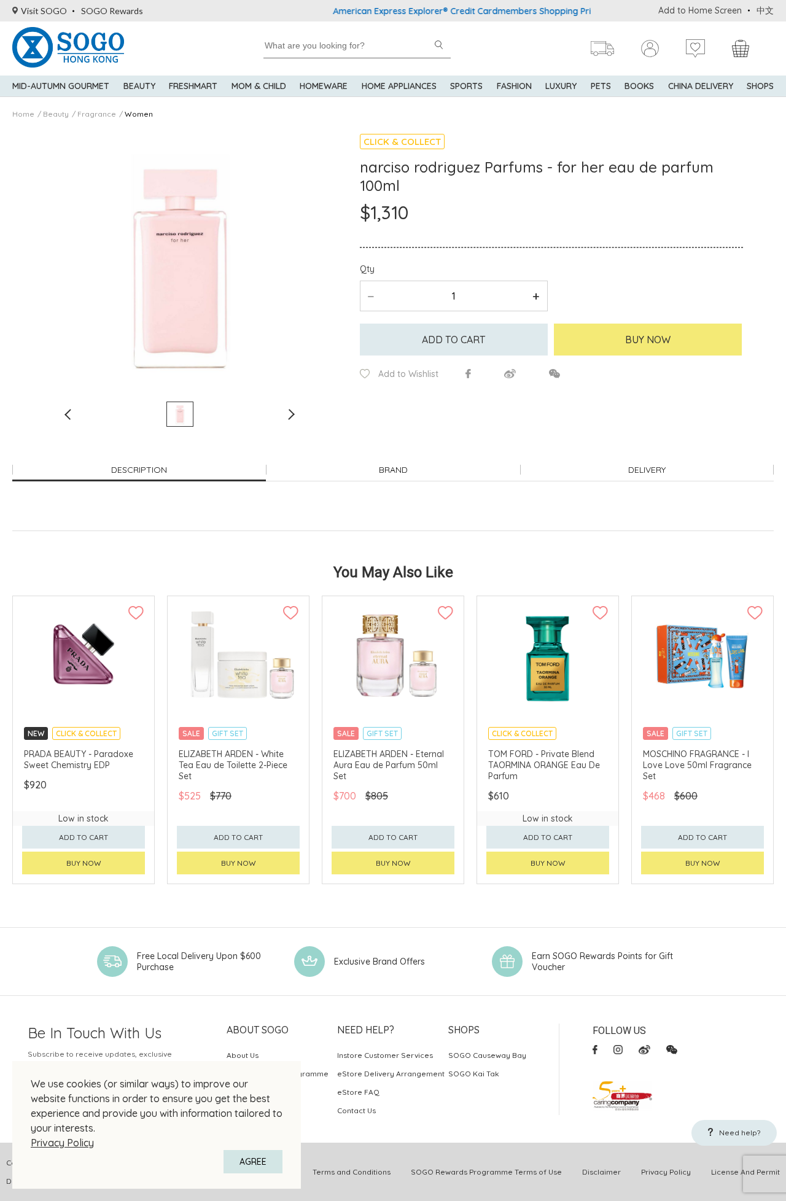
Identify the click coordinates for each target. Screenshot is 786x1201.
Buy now (83, 863)
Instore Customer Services (385, 1055)
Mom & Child (259, 85)
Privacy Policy (62, 1143)
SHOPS (760, 85)
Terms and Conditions (352, 1171)
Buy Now (648, 339)
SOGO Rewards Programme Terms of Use (486, 1171)
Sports (466, 85)
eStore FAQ (358, 1092)
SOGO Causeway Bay (487, 1055)
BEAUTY (139, 85)
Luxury (561, 85)
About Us (243, 1055)
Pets (601, 85)
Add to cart (453, 339)
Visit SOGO (44, 11)
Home (23, 114)
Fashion (514, 85)
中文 (765, 10)
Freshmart (193, 85)
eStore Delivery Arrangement (391, 1073)
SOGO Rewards (112, 11)
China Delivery (700, 85)
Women (139, 114)
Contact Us (356, 1110)
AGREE (253, 1161)
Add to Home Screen (700, 10)
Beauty (56, 114)
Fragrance (96, 114)
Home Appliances (399, 85)
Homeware (324, 85)
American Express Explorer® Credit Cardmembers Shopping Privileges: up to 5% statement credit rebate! (526, 11)
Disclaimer (601, 1171)
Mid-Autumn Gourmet (60, 85)
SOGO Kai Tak (473, 1073)
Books (639, 85)
